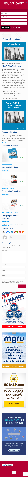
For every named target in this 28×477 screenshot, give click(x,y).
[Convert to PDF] (20, 232)
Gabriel (12, 237)
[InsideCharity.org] (14, 3)
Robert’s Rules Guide (7, 164)
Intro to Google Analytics (8, 188)
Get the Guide (5, 170)
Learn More (5, 143)
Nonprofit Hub (5, 225)
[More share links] (23, 232)
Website (4, 275)
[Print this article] (17, 232)
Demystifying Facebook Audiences (10, 212)
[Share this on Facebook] (7, 232)
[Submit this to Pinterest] (15, 232)
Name (4, 264)
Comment (4, 250)
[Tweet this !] (9, 232)
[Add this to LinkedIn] (12, 232)
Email (3, 270)
